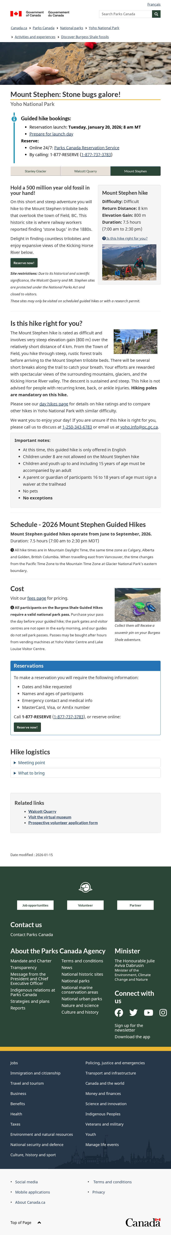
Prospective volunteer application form (63, 822)
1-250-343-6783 (77, 427)
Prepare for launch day (51, 134)
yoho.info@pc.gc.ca (139, 427)
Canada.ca (19, 28)
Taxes (15, 1124)
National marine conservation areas (80, 990)
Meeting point (31, 762)
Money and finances (103, 1093)
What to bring (31, 773)
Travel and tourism (27, 1083)
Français (154, 4)
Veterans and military (104, 1124)
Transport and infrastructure (111, 1073)
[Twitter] (133, 1014)
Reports (17, 1008)
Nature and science (80, 1005)
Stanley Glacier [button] (35, 171)
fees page (36, 598)
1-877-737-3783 (96, 154)
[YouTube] (148, 1014)
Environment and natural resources (41, 1134)
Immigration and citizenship (35, 1073)
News (67, 967)
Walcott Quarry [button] (85, 171)
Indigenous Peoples (103, 1113)
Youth (91, 1134)
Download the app (132, 1036)
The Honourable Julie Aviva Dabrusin (135, 970)
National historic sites (82, 974)
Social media (26, 1181)
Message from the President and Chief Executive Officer (29, 978)
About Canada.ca (30, 1202)
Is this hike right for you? (127, 238)
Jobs (14, 1062)
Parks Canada (43, 28)
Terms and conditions (82, 961)
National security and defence (36, 1144)
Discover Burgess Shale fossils (85, 37)
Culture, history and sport (33, 1154)
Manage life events (102, 1144)
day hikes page (53, 404)
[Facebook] (119, 1014)
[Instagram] (163, 1014)
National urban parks (82, 999)
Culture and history (80, 1012)
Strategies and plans (30, 1001)
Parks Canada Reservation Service (86, 147)
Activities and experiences (35, 37)
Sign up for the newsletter (129, 1028)
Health (16, 1113)
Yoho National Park (104, 28)
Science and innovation (106, 1103)
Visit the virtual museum (49, 817)
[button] (24, 262)
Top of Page (21, 1222)
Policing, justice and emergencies (115, 1062)
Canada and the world (105, 1083)
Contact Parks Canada (31, 934)
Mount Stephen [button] (135, 171)
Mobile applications (32, 1192)
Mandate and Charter (31, 961)
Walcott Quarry (42, 811)
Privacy (98, 1192)
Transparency (23, 967)
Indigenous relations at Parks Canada (32, 992)
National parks (71, 28)
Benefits (17, 1103)
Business (18, 1093)
